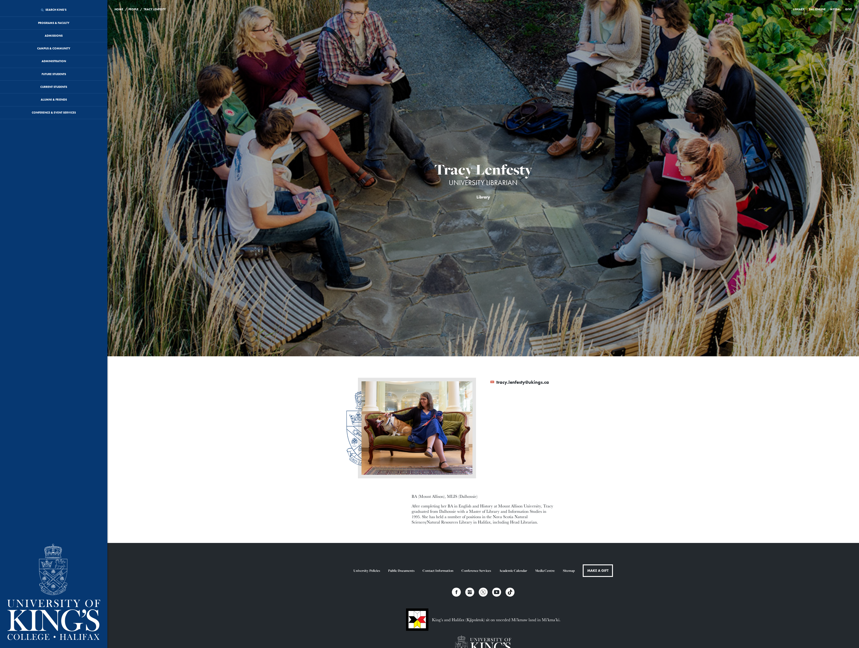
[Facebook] (456, 592)
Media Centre (545, 570)
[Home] (53, 592)
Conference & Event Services (54, 112)
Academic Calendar (513, 570)
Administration (54, 61)
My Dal (835, 9)
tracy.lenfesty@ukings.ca (522, 382)
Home (119, 9)
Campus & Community (53, 48)
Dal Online (817, 9)
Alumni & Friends (54, 99)
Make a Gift (597, 570)
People (133, 9)
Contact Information (438, 570)
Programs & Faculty (53, 23)
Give (848, 9)
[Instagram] (469, 592)
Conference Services (476, 570)
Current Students (53, 87)
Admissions (54, 36)
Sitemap (569, 570)
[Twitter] (483, 592)
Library (798, 9)
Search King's (55, 10)
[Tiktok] (510, 592)
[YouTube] (496, 592)
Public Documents (401, 570)
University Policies (366, 570)
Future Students (54, 74)
